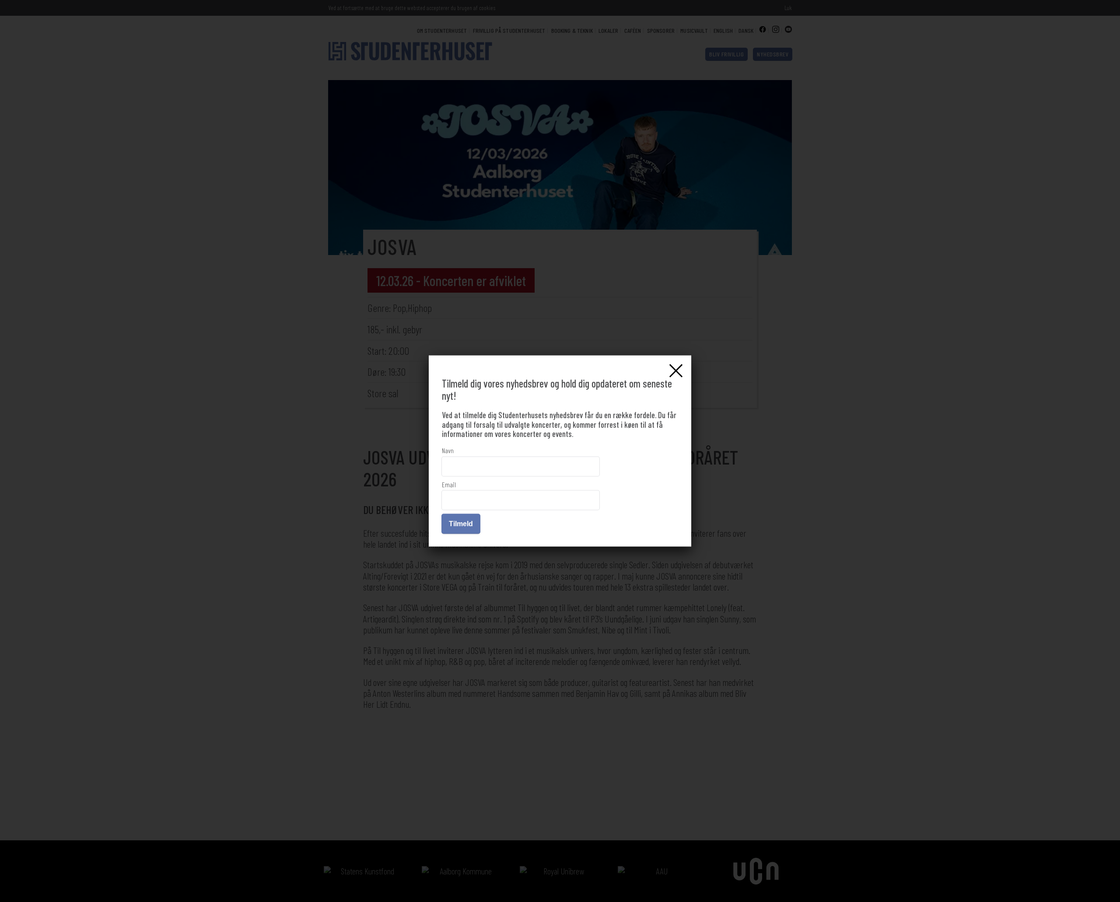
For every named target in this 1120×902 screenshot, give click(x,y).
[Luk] (676, 370)
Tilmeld (461, 524)
